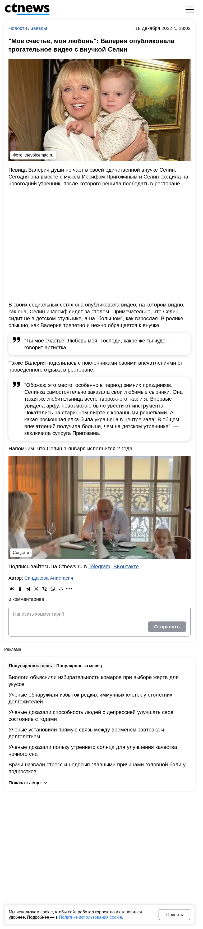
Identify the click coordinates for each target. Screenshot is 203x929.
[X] (36, 588)
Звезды (38, 28)
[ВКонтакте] (11, 588)
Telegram (99, 566)
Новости (18, 28)
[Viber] (44, 588)
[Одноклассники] (20, 588)
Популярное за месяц (79, 665)
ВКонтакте (126, 566)
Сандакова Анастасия (48, 578)
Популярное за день (30, 665)
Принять (174, 914)
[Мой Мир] (61, 588)
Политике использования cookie (90, 917)
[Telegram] (28, 588)
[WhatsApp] (52, 588)
